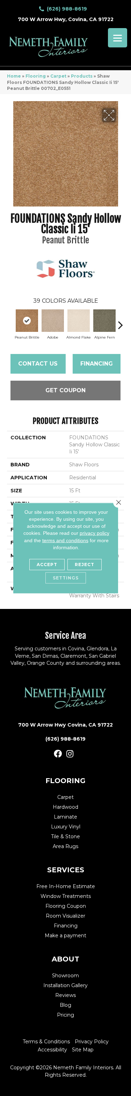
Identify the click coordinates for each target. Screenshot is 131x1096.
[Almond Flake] (79, 321)
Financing (96, 363)
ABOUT (65, 959)
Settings (66, 577)
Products (82, 76)
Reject (84, 564)
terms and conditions (65, 540)
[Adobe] (53, 321)
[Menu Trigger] (117, 37)
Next (120, 321)
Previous (10, 321)
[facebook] (58, 754)
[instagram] (69, 754)
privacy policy (94, 533)
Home (14, 76)
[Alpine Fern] (104, 321)
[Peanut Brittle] (27, 321)
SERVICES (65, 870)
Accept (47, 564)
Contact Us (38, 363)
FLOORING (65, 780)
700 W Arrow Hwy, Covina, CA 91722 (66, 19)
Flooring (36, 76)
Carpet (58, 76)
